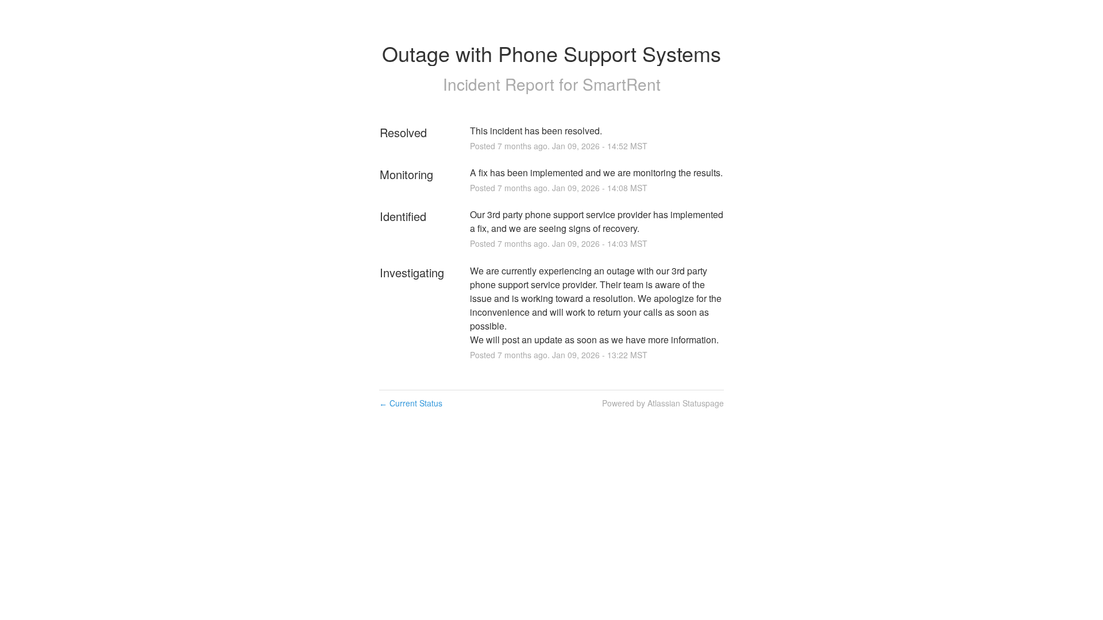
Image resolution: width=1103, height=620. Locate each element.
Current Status (410, 403)
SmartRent (622, 83)
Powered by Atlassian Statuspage (663, 403)
